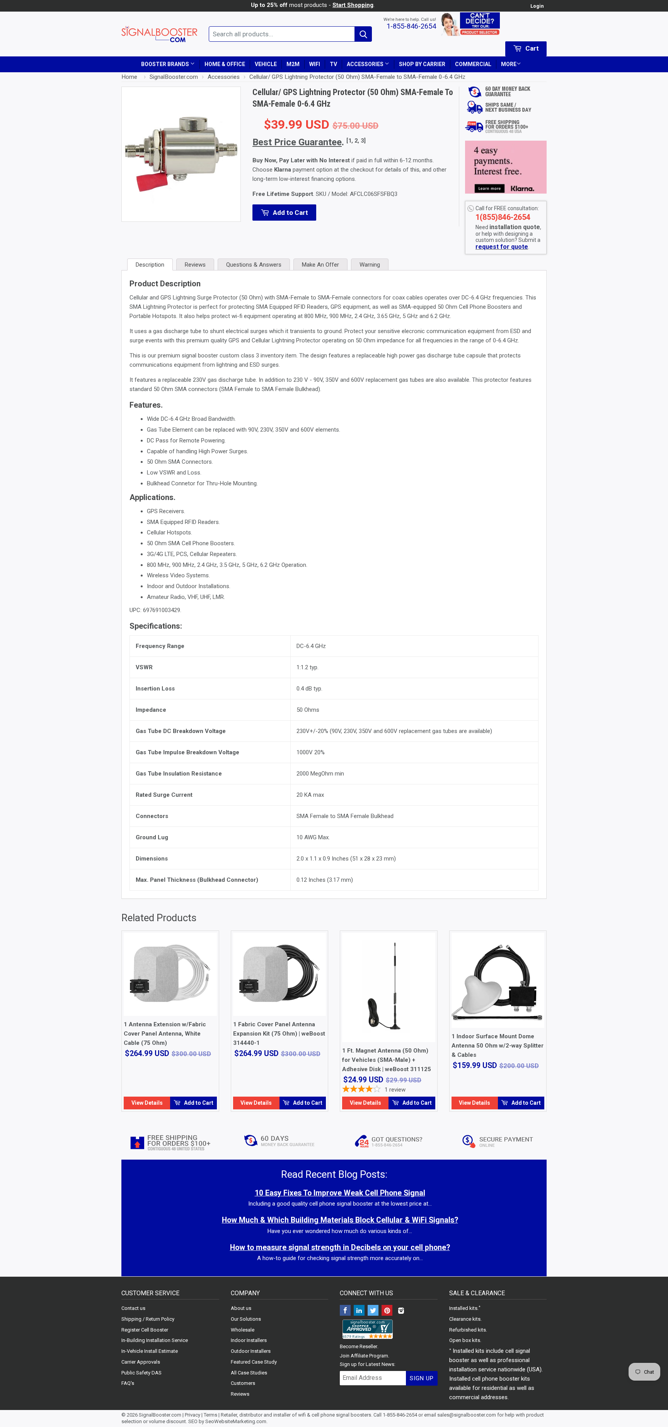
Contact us (133, 1308)
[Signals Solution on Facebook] (345, 1311)
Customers (243, 1383)
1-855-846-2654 (411, 26)
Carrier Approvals (140, 1362)
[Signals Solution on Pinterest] (387, 1311)
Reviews (240, 1394)
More (508, 64)
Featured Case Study (254, 1362)
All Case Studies (249, 1373)
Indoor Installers (249, 1340)
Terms (210, 1415)
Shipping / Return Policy (147, 1319)
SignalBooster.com (160, 1415)
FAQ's (127, 1383)
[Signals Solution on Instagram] (400, 1311)
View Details (147, 1103)
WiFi (314, 64)
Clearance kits (465, 1319)
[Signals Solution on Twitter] (373, 1311)
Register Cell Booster (144, 1330)
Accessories (366, 64)
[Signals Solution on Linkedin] (359, 1311)
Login (537, 6)
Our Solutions (246, 1319)
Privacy (192, 1415)
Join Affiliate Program (364, 1356)
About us (241, 1308)
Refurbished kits (467, 1330)
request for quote (501, 246)
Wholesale (242, 1330)
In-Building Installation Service (154, 1340)
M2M (293, 64)
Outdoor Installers (251, 1351)
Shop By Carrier (422, 64)
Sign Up (422, 1378)
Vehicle (266, 64)
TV (333, 64)
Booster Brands (165, 64)
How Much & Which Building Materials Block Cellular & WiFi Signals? (340, 1220)
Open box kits (464, 1340)
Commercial (473, 64)
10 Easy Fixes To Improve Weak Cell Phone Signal (340, 1193)
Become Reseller (358, 1346)
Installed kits (463, 1308)
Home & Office (224, 64)
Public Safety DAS (141, 1373)
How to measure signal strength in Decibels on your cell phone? (340, 1247)
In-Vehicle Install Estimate (149, 1351)
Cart (531, 48)
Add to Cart (198, 1103)
